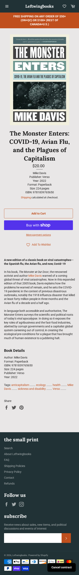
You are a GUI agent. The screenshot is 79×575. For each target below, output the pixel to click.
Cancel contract (61, 567)
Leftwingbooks (39, 6)
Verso (56, 388)
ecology (41, 385)
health (57, 385)
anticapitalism (20, 385)
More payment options (38, 234)
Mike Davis (35, 275)
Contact (9, 477)
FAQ (6, 459)
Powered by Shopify (38, 555)
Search (8, 448)
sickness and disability (32, 388)
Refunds (9, 483)
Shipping (26, 197)
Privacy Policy (12, 471)
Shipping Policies (14, 466)
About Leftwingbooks (17, 454)
